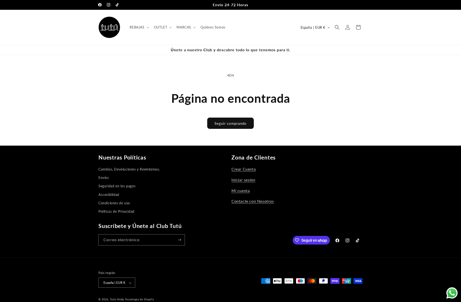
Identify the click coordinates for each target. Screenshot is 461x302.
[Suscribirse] (179, 239)
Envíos (103, 178)
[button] (139, 27)
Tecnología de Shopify (139, 299)
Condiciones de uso (114, 203)
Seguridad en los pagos (116, 186)
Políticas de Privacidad (116, 211)
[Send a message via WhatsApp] (452, 293)
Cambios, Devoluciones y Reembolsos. (129, 169)
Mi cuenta (240, 190)
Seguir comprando (230, 123)
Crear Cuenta (243, 169)
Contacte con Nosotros (252, 201)
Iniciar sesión (243, 179)
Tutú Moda (117, 299)
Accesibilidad (108, 195)
